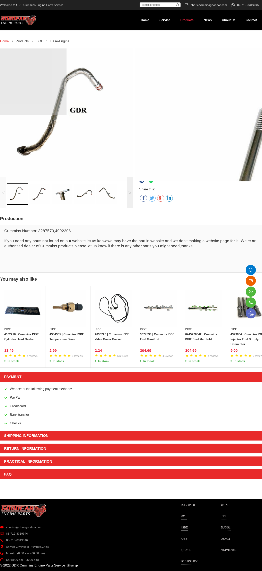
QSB (184, 538)
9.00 (234, 350)
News (208, 20)
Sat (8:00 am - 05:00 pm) (19, 560)
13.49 (9, 350)
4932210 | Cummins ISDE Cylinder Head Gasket (21, 337)
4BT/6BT (226, 505)
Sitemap (72, 565)
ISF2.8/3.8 (188, 505)
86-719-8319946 (14, 533)
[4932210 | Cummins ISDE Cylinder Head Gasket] (22, 308)
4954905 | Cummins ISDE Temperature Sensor (67, 337)
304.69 (145, 350)
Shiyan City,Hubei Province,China (24, 547)
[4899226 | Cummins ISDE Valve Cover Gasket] (113, 308)
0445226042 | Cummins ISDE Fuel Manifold (201, 337)
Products (186, 20)
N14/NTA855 (229, 550)
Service (164, 20)
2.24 (98, 350)
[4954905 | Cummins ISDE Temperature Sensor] (68, 308)
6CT (184, 516)
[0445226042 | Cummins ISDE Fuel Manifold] (203, 308)
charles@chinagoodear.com (21, 527)
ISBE (184, 527)
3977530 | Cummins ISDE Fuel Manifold (157, 337)
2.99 (53, 350)
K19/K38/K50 (189, 561)
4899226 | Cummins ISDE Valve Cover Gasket (112, 337)
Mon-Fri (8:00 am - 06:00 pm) (22, 553)
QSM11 (225, 538)
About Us (228, 20)
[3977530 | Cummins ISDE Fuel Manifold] (158, 308)
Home (145, 20)
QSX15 (186, 550)
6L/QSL (225, 527)
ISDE (7, 329)
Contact (251, 20)
